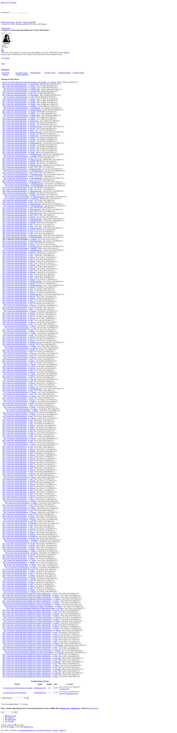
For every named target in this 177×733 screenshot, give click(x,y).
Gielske (32, 507)
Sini (31, 93)
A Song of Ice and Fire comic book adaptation (18, 688)
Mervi (32, 130)
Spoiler (7, 58)
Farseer (32, 152)
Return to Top (11, 716)
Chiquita (33, 88)
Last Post (62, 689)
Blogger (68, 73)
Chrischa (33, 139)
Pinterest (26, 74)
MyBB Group (28, 727)
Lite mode (10, 721)
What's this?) (94, 708)
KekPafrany (60, 645)
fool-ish (32, 283)
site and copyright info (44, 730)
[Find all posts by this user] (2, 49)
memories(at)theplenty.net (27, 730)
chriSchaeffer (34, 84)
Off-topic (19, 22)
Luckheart (60, 652)
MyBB (11, 727)
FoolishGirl (35, 198)
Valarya (32, 322)
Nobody (32, 117)
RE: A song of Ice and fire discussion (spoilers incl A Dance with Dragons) (27, 593)
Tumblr (81, 73)
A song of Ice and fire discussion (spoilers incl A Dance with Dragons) (24, 82)
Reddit (38, 73)
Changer (53, 82)
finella (33, 195)
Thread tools (5, 28)
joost (31, 176)
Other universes (28, 22)
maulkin (32, 113)
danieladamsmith (35, 169)
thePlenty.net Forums (7, 22)
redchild (6, 43)
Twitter (52, 73)
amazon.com (75, 708)
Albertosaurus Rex (36, 110)
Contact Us (10, 718)
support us (62, 730)
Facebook (4, 74)
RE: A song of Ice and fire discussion (15, 84)
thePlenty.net (11, 719)
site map (55, 730)
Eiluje (56, 676)
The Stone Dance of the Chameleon (14, 693)
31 (49, 688)
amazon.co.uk (65, 708)
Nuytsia (32, 123)
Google (24, 73)
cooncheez (33, 106)
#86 (2, 51)
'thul (31, 158)
